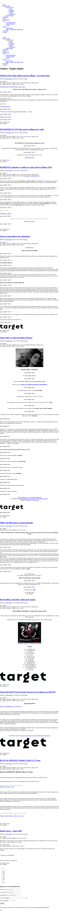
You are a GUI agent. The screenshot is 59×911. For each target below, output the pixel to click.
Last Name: (3, 892)
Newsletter (5, 30)
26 (3, 882)
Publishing (5, 17)
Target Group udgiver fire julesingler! (15, 236)
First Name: (3, 889)
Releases (11, 10)
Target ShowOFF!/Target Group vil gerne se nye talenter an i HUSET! (28, 692)
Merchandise (6, 19)
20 (3, 874)
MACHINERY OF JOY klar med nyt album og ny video (22, 129)
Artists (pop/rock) (10, 24)
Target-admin (8, 79)
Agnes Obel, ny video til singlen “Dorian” (16, 338)
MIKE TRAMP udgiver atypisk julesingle (16, 523)
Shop (4, 18)
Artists (10, 8)
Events (7, 25)
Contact (5, 32)
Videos (11, 13)
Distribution (12, 14)
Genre (1, 900)
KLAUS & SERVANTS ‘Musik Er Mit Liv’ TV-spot (20, 760)
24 (3, 879)
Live (4, 21)
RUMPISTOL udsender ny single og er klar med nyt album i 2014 (26, 167)
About (4, 26)
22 (3, 876)
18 (3, 871)
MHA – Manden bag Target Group (14, 29)
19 (3, 872)
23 (3, 878)
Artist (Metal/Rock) (11, 22)
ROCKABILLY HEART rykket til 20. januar (18, 600)
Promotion (11, 11)
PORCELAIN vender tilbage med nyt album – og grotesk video (25, 76)
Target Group (9, 28)
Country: (2, 898)
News (4, 4)
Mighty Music (9, 15)
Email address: (3, 895)
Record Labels (6, 6)
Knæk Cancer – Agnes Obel (11, 831)
